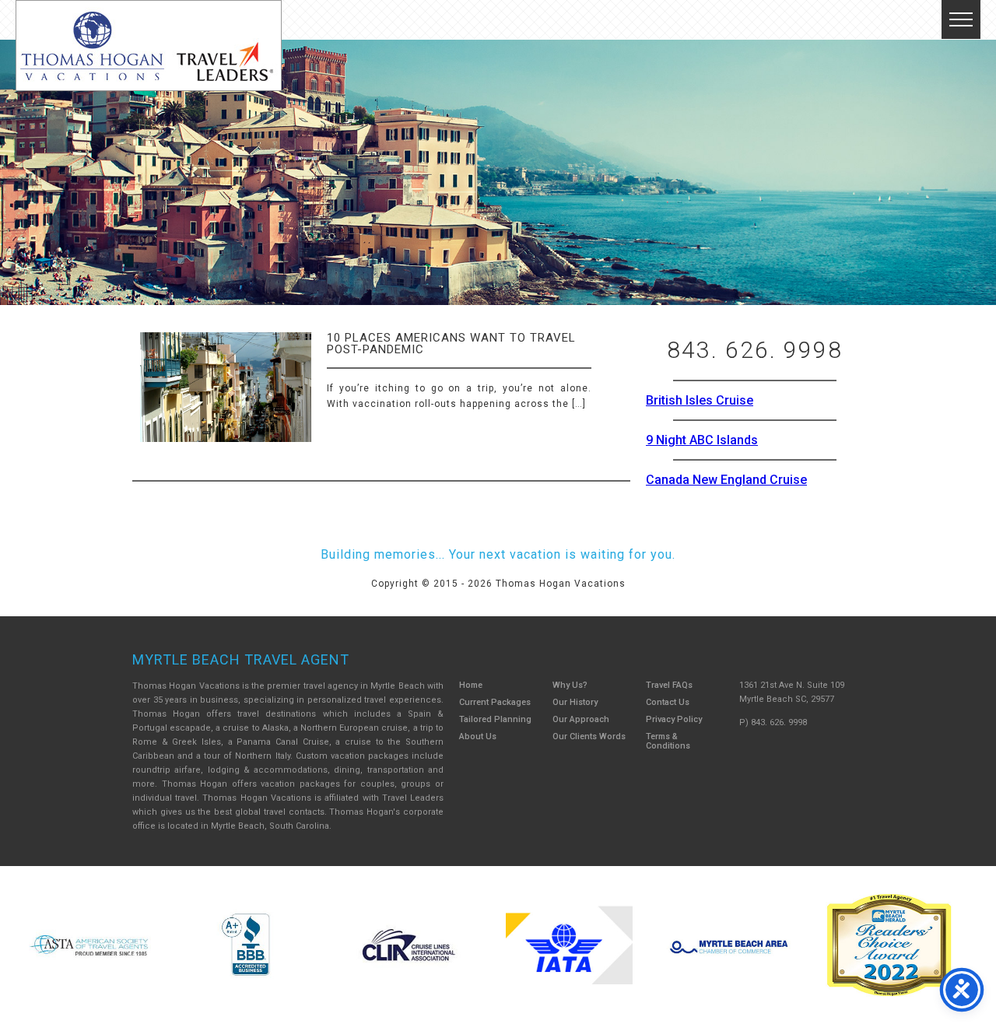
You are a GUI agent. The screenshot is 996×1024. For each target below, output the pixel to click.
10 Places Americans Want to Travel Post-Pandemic (451, 343)
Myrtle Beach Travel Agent (240, 659)
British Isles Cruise (699, 400)
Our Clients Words (589, 736)
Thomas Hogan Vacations (148, 45)
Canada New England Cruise (726, 479)
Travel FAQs (669, 685)
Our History (575, 702)
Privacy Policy (674, 719)
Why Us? (569, 685)
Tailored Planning (495, 719)
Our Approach (580, 719)
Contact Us (667, 702)
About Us (477, 736)
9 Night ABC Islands (702, 440)
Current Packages (495, 702)
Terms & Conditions (668, 741)
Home (470, 685)
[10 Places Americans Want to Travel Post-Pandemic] (225, 400)
